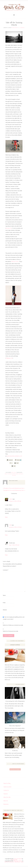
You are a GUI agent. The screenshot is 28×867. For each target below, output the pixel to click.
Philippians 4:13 (9, 358)
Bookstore (6, 804)
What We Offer (7, 797)
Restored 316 (14, 859)
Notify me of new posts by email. (10, 631)
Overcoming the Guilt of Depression (15, 701)
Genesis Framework (9, 862)
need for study (19, 473)
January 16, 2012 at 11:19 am (15, 501)
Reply (6, 517)
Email (4, 602)
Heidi (10, 525)
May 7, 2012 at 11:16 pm (14, 545)
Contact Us (6, 790)
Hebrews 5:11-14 (14, 261)
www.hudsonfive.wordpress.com (14, 456)
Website (5, 609)
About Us (6, 800)
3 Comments (21, 27)
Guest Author (15, 27)
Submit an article (7, 786)
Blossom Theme (18, 860)
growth (14, 473)
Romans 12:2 (9, 228)
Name (4, 595)
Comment (5, 570)
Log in (22, 862)
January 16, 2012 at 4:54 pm (15, 527)
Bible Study (13, 472)
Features (6, 793)
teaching (14, 475)
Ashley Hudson (8, 473)
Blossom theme (18, 858)
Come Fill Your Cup (14, 7)
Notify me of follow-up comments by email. (13, 625)
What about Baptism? (15, 726)
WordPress (17, 862)
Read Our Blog (7, 783)
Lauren (10, 499)
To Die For (15, 751)
